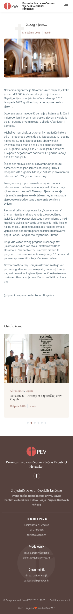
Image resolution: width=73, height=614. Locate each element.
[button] (66, 6)
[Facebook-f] (36, 476)
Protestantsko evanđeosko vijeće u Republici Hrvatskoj (38, 6)
